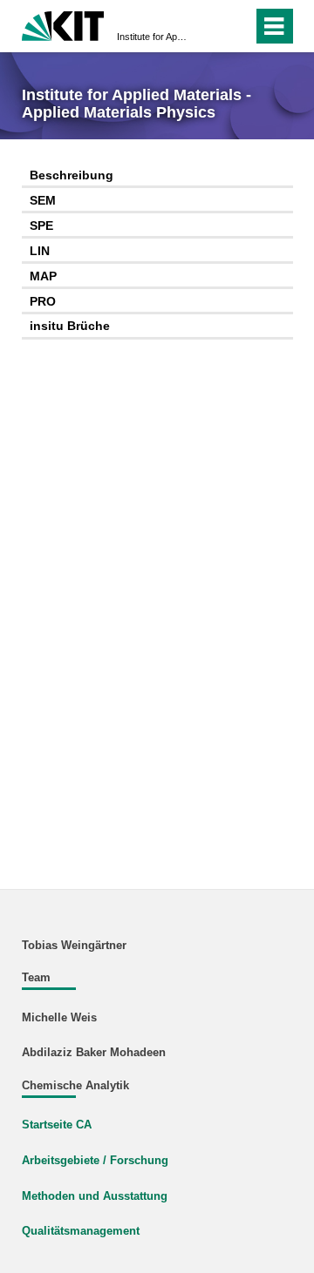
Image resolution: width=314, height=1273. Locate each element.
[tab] (157, 176)
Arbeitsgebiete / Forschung (95, 1161)
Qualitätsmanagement (81, 1231)
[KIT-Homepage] (63, 24)
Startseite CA (57, 1125)
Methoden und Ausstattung (94, 1196)
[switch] (208, 26)
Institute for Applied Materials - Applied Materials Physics (152, 36)
